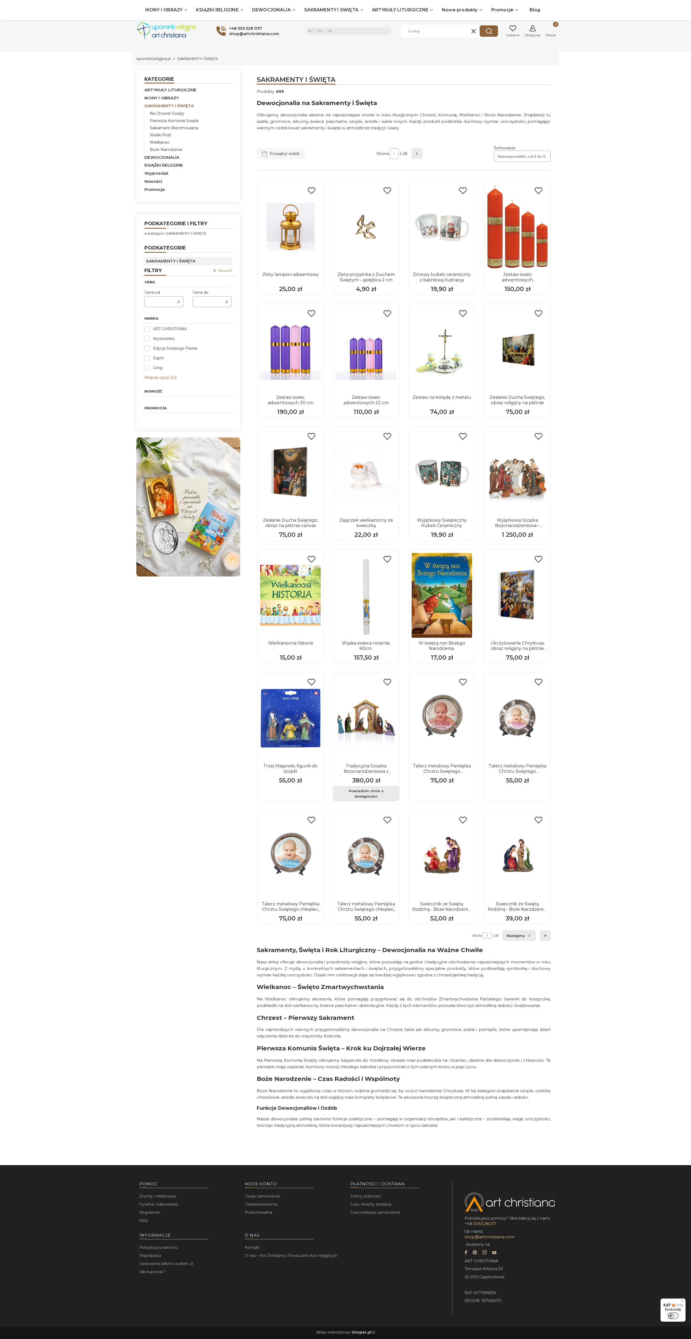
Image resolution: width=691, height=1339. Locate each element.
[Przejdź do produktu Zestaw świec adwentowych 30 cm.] (290, 349)
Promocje (154, 189)
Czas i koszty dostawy (371, 1204)
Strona (383, 153)
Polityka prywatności (158, 1247)
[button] (489, 31)
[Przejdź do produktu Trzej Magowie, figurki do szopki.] (290, 718)
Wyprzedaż (156, 173)
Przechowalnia (258, 1212)
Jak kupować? (152, 1271)
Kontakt (252, 1247)
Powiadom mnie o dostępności (366, 793)
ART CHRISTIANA (170, 328)
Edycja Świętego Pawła (175, 348)
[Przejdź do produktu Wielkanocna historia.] (290, 595)
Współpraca (150, 1255)
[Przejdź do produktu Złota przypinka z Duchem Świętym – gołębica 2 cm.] (366, 227)
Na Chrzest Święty (167, 113)
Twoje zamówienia (262, 1196)
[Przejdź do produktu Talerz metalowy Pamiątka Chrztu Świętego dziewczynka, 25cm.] (442, 718)
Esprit (158, 358)
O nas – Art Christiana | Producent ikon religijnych (291, 1255)
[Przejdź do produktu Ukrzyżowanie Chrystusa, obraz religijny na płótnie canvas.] (517, 595)
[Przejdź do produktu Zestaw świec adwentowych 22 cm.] (366, 349)
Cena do (200, 292)
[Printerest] (475, 1253)
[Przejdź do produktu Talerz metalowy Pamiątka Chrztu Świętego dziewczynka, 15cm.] (517, 718)
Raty (143, 1220)
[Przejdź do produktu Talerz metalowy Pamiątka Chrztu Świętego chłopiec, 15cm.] (366, 856)
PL (310, 31)
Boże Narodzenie (166, 149)
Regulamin (149, 1212)
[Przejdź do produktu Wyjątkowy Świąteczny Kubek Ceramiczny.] (442, 472)
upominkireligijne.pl (153, 58)
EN (320, 31)
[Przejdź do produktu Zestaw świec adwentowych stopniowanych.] (517, 227)
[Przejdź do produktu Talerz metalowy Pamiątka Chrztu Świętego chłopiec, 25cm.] (290, 856)
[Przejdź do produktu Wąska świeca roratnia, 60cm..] (366, 595)
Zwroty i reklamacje (157, 1196)
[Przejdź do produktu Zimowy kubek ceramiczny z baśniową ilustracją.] (442, 227)
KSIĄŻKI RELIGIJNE (163, 165)
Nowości (153, 181)
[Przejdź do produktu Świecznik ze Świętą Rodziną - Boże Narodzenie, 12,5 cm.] (442, 856)
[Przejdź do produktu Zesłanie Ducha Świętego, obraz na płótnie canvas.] (290, 472)
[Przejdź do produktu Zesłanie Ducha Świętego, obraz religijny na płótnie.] (517, 349)
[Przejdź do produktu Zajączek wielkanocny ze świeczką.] (366, 472)
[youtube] (494, 1253)
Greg (157, 367)
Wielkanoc (160, 142)
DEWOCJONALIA (161, 157)
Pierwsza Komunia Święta (174, 120)
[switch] (673, 1316)
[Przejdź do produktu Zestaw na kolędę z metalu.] (442, 349)
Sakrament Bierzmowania (174, 128)
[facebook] (466, 1253)
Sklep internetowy (343, 1332)
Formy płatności (365, 1196)
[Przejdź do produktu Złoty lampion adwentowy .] (290, 227)
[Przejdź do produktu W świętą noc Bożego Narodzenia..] (442, 595)
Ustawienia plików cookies (164, 1263)
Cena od (152, 292)
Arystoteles (163, 338)
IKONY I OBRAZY (161, 97)
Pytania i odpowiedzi (158, 1204)
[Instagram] (484, 1253)
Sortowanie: (505, 148)
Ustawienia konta (261, 1204)
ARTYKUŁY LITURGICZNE (170, 89)
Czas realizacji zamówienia (375, 1212)
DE (330, 31)
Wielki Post (160, 135)
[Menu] (682, 1301)
